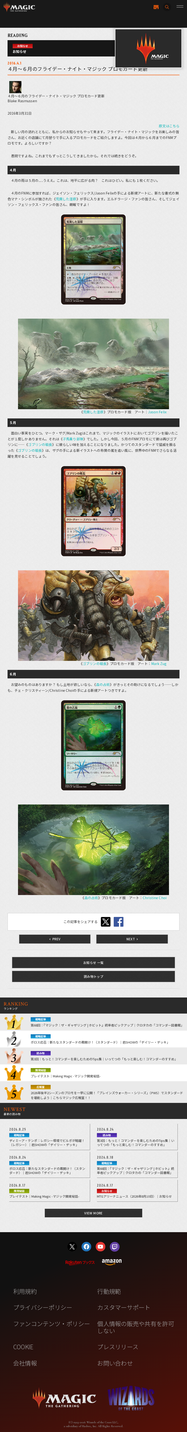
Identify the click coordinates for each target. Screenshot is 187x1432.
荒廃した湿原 (66, 198)
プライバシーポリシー (42, 1307)
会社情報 (25, 1362)
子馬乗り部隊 (73, 438)
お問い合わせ (115, 1362)
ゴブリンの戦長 (40, 444)
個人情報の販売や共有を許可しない (135, 1327)
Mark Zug (159, 663)
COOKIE (23, 1346)
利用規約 (25, 1291)
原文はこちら (169, 125)
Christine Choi (155, 897)
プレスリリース (117, 1346)
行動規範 (109, 1291)
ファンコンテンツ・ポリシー (51, 1323)
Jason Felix (157, 411)
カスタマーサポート (123, 1307)
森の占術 (103, 684)
